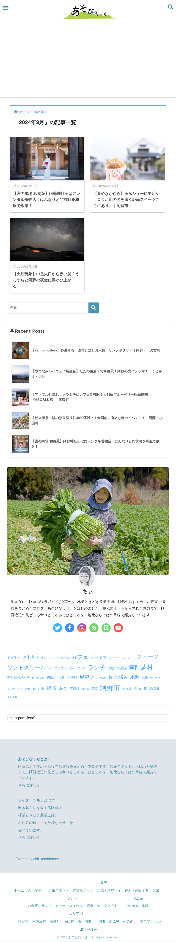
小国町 (72, 677)
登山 (20, 689)
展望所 (87, 677)
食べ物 (132, 906)
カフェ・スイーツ (69, 906)
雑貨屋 (126, 689)
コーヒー (114, 657)
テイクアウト (57, 668)
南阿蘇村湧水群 (18, 677)
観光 (103, 883)
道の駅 (85, 689)
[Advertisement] (88, 63)
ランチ (96, 667)
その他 (128, 921)
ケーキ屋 (98, 657)
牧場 (157, 677)
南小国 (121, 668)
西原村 (74, 689)
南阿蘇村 (141, 667)
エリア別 (76, 913)
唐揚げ (51, 677)
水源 (134, 677)
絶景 (52, 688)
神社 (27, 689)
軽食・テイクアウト (102, 906)
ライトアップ (77, 668)
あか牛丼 (13, 657)
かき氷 (42, 657)
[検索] (93, 307)
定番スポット (58, 890)
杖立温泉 (101, 677)
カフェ (79, 657)
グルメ (73, 898)
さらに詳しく (29, 785)
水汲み (121, 677)
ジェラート (128, 657)
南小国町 (84, 921)
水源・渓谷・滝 (109, 890)
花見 (63, 688)
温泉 (145, 677)
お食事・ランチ (40, 906)
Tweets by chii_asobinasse (38, 859)
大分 (61, 677)
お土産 (28, 657)
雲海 (137, 688)
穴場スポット (83, 890)
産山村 (11, 689)
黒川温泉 (12, 697)
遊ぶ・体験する (137, 890)
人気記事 (34, 890)
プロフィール (150, 921)
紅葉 (41, 689)
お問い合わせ (88, 929)
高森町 (155, 688)
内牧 (111, 668)
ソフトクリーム (26, 667)
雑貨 (144, 906)
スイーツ (148, 657)
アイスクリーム (59, 657)
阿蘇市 (110, 687)
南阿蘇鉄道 (38, 677)
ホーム (19, 890)
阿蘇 (94, 689)
